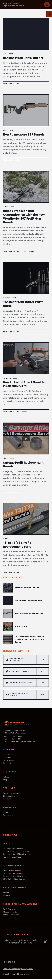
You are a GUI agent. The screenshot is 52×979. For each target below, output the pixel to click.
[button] (47, 4)
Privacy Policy (27, 969)
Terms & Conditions (11, 969)
